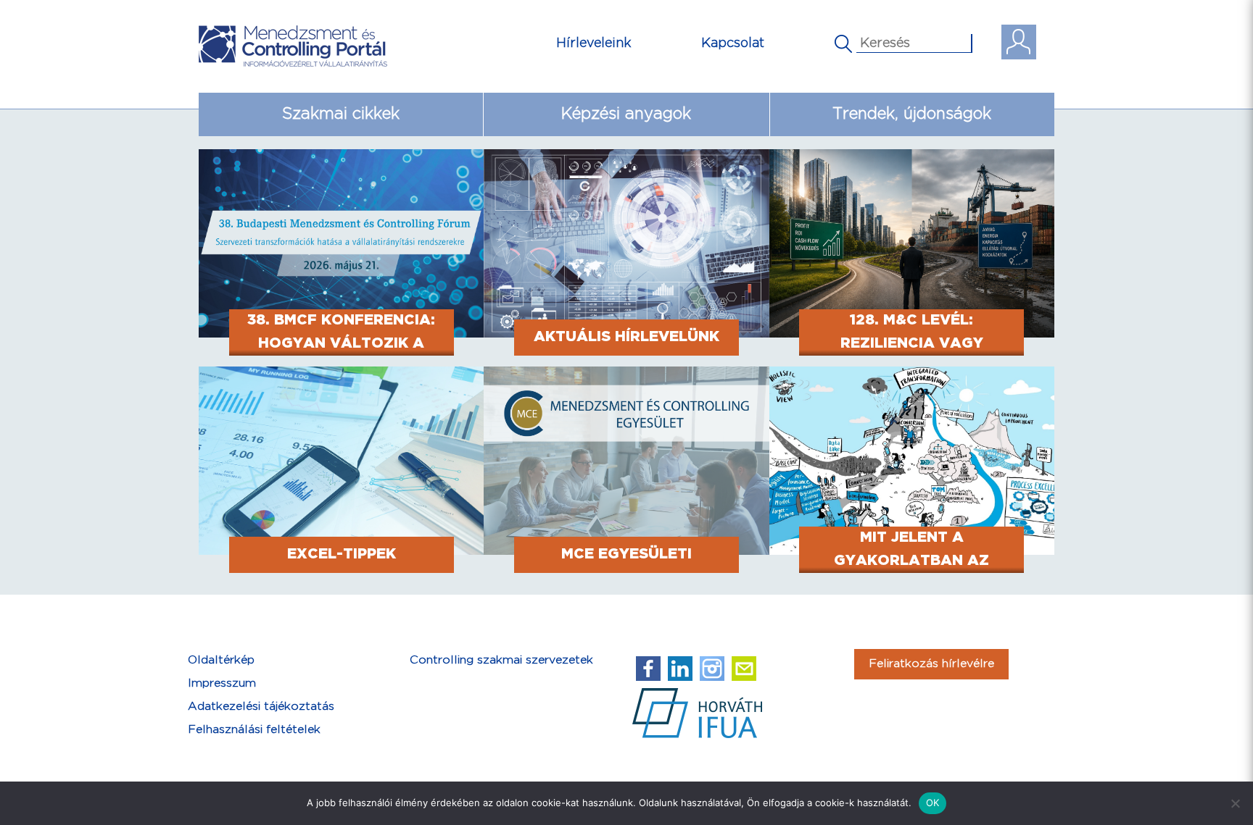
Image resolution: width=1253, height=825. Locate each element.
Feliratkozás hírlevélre (931, 663)
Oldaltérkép (221, 660)
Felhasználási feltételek (254, 729)
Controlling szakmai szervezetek (501, 660)
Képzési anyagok (626, 114)
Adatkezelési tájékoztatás (261, 706)
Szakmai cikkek (341, 114)
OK (933, 802)
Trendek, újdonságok (911, 114)
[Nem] (1235, 803)
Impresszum (222, 683)
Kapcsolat (732, 43)
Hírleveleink (594, 43)
